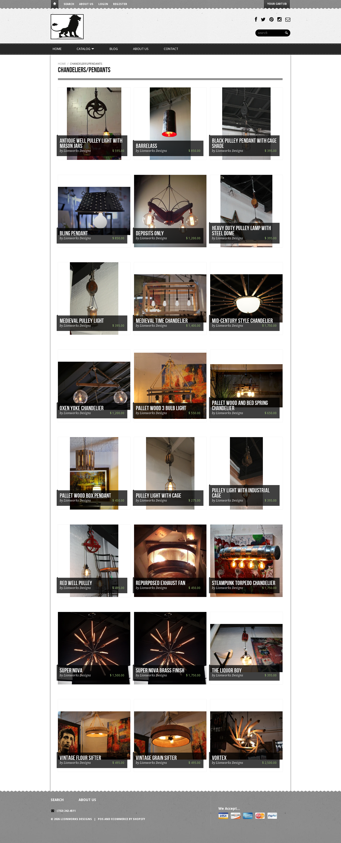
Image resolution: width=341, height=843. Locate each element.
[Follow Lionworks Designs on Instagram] (279, 19)
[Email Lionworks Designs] (287, 19)
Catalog (84, 49)
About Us (86, 4)
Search (69, 4)
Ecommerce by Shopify (128, 819)
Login (103, 4)
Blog (114, 49)
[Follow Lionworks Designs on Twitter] (263, 19)
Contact (171, 49)
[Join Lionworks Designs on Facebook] (256, 19)
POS (101, 819)
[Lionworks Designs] (67, 26)
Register (120, 4)
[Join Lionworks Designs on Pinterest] (271, 19)
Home (55, 4)
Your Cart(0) (277, 3)
